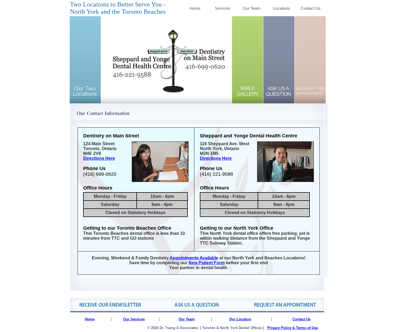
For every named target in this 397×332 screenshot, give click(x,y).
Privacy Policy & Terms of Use (292, 328)
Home (195, 8)
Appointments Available (194, 258)
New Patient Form (207, 262)
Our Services (134, 319)
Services (222, 8)
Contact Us (311, 8)
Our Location (240, 319)
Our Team (251, 8)
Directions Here (99, 158)
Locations (281, 8)
